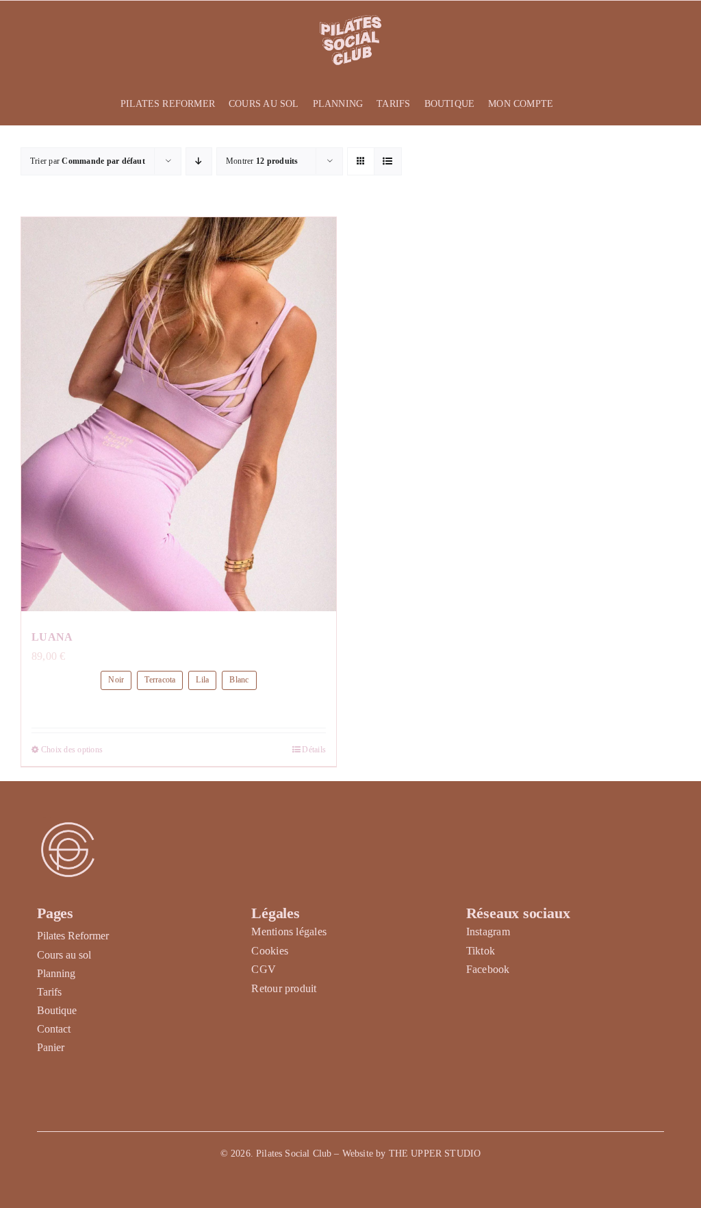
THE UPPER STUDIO (435, 1153)
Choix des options (72, 749)
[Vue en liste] (387, 161)
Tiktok (480, 951)
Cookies (269, 951)
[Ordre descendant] (199, 161)
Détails (314, 749)
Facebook (488, 969)
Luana (52, 637)
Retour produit (283, 988)
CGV (263, 969)
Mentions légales (289, 931)
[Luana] (178, 414)
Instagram (488, 931)
